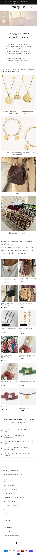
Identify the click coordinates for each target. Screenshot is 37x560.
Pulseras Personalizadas (11, 532)
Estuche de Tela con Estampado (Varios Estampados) (6, 356)
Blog (4, 509)
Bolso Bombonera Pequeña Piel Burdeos (27, 279)
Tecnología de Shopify (22, 556)
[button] (2, 8)
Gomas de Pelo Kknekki (17, 233)
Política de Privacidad (10, 493)
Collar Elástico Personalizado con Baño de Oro (26, 407)
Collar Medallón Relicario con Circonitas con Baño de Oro (9, 279)
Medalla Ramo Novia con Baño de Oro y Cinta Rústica (27, 355)
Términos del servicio (10, 517)
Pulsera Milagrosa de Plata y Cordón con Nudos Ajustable (9, 329)
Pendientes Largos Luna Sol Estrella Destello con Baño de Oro (26, 330)
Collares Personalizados (11, 536)
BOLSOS (17, 194)
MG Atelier (15, 556)
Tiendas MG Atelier (9, 501)
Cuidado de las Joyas (10, 505)
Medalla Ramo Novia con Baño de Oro (27, 382)
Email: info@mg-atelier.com (12, 475)
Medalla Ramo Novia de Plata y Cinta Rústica (9, 382)
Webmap (6, 513)
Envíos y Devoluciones (10, 489)
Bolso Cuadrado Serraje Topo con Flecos (26, 304)
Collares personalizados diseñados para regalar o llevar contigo (18, 113)
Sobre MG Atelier (8, 486)
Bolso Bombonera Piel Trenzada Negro (7, 304)
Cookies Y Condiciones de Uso (13, 497)
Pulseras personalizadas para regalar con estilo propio (18, 154)
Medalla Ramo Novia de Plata (9, 407)
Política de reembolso (10, 521)
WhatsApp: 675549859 (10, 471)
